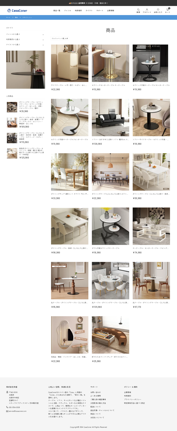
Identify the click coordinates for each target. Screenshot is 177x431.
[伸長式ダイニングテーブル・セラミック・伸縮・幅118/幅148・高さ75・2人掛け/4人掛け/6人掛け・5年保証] (12, 153)
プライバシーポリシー (132, 399)
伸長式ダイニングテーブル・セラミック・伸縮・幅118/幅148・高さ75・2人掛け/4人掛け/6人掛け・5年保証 (31, 151)
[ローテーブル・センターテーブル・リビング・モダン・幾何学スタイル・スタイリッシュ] (151, 226)
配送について (95, 406)
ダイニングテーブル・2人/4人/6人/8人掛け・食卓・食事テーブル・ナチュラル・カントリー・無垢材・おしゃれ (31, 120)
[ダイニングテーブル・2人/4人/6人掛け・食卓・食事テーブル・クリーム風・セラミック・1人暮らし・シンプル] (151, 172)
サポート (99, 10)
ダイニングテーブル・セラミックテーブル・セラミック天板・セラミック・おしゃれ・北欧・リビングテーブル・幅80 (31, 105)
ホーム (8, 17)
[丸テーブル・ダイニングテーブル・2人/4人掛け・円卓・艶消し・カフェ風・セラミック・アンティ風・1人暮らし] (69, 280)
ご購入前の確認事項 (98, 399)
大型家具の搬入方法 (98, 403)
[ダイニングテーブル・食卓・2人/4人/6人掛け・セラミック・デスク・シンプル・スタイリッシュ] (69, 226)
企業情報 (110, 10)
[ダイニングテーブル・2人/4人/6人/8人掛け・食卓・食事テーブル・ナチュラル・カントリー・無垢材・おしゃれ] (12, 122)
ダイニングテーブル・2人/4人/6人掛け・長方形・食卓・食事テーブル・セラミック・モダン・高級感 (31, 136)
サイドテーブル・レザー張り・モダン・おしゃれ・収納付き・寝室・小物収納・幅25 (83, 85)
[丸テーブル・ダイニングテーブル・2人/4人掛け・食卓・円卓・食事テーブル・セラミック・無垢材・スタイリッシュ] (151, 280)
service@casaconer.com (17, 411)
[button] (167, 10)
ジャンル (67, 10)
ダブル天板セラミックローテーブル (105, 248)
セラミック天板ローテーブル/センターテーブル (151, 85)
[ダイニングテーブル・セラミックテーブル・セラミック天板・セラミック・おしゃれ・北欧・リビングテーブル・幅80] (12, 107)
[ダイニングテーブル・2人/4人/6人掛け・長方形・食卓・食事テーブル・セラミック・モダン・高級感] (12, 138)
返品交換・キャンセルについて (102, 410)
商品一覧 (56, 10)
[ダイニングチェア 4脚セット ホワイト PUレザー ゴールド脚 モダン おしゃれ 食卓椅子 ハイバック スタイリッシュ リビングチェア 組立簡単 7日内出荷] (69, 172)
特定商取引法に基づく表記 (134, 403)
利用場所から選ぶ (13, 39)
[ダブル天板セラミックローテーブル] (110, 226)
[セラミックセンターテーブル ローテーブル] (110, 63)
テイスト (89, 10)
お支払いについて (97, 417)
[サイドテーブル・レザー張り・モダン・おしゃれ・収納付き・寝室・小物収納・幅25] (69, 63)
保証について (95, 414)
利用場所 (78, 10)
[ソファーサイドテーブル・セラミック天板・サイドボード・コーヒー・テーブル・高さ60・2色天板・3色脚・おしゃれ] (151, 117)
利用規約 (127, 396)
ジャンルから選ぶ (13, 34)
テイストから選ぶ (13, 44)
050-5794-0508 (14, 407)
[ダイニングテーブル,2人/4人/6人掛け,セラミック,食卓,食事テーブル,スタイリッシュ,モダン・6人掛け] (110, 172)
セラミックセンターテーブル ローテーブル (108, 85)
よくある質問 (95, 396)
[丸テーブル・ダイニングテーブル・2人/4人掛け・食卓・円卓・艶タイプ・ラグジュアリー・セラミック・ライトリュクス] (110, 280)
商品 (16, 17)
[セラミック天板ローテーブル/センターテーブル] (151, 63)
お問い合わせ (95, 392)
